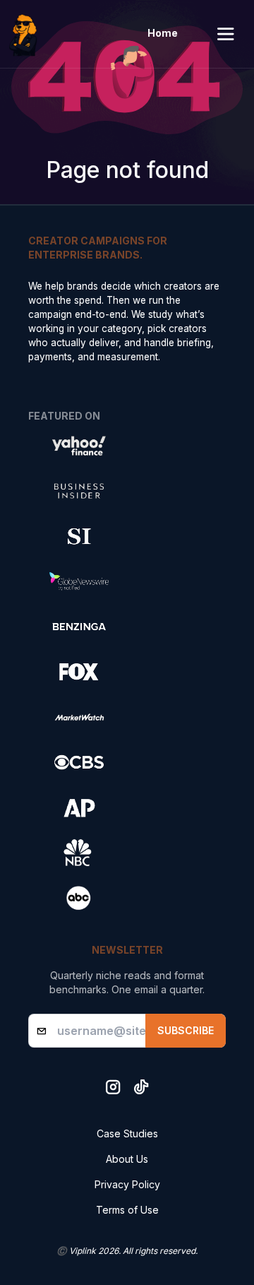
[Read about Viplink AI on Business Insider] (79, 491)
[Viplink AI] (27, 34)
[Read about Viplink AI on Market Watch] (79, 717)
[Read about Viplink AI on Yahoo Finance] (79, 446)
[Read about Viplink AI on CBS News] (79, 762)
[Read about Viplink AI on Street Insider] (79, 536)
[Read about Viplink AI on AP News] (79, 807)
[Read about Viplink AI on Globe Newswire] (79, 581)
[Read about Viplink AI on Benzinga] (79, 627)
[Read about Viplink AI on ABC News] (79, 898)
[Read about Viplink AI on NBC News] (79, 853)
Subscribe (185, 1030)
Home (162, 33)
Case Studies (127, 1133)
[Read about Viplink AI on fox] (79, 672)
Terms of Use (127, 1210)
